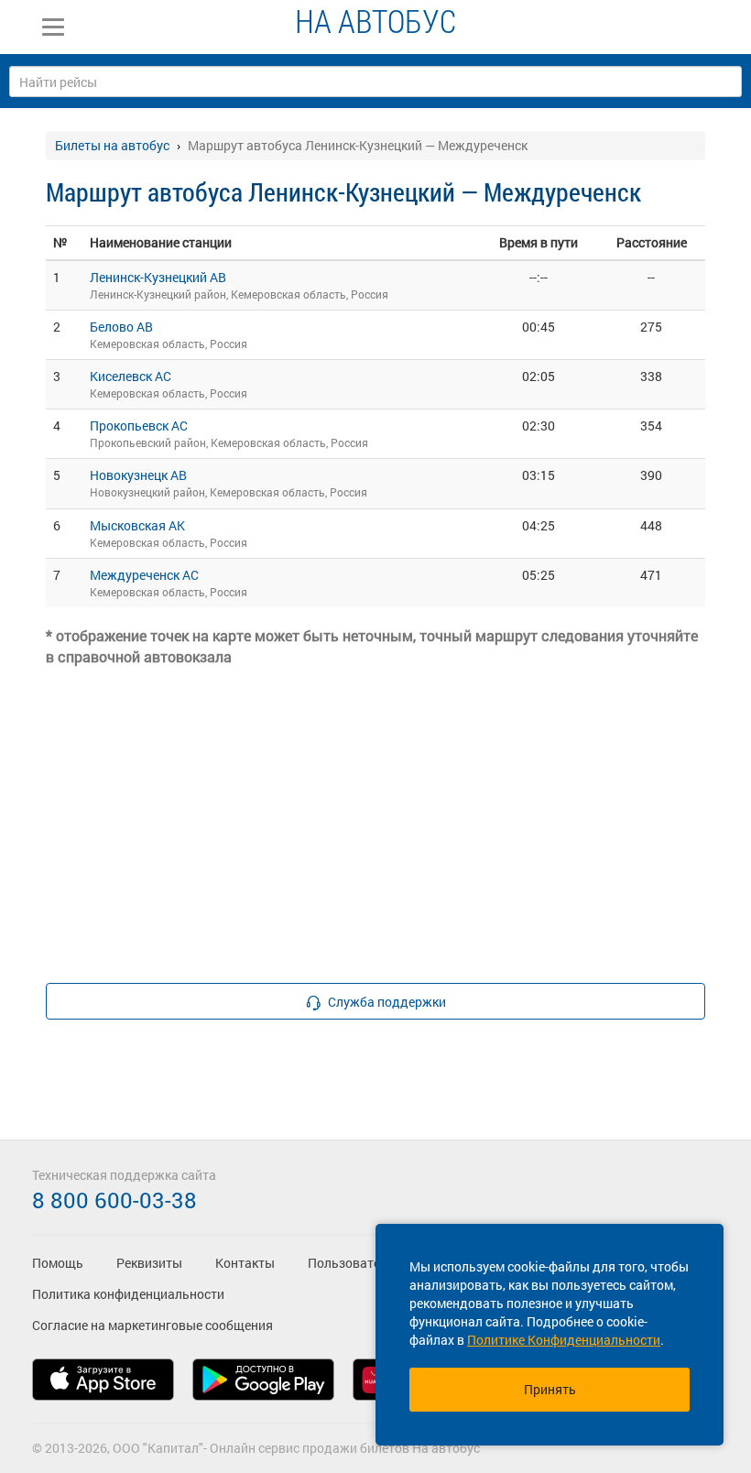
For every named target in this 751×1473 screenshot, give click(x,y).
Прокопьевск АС (139, 425)
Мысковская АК (137, 525)
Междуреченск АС (144, 575)
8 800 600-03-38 (114, 1200)
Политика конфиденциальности (128, 1294)
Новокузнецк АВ (138, 475)
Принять (550, 1389)
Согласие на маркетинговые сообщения (152, 1325)
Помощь (57, 1262)
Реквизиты (149, 1262)
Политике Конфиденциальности (563, 1339)
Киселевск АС (130, 376)
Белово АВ (121, 326)
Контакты (245, 1262)
